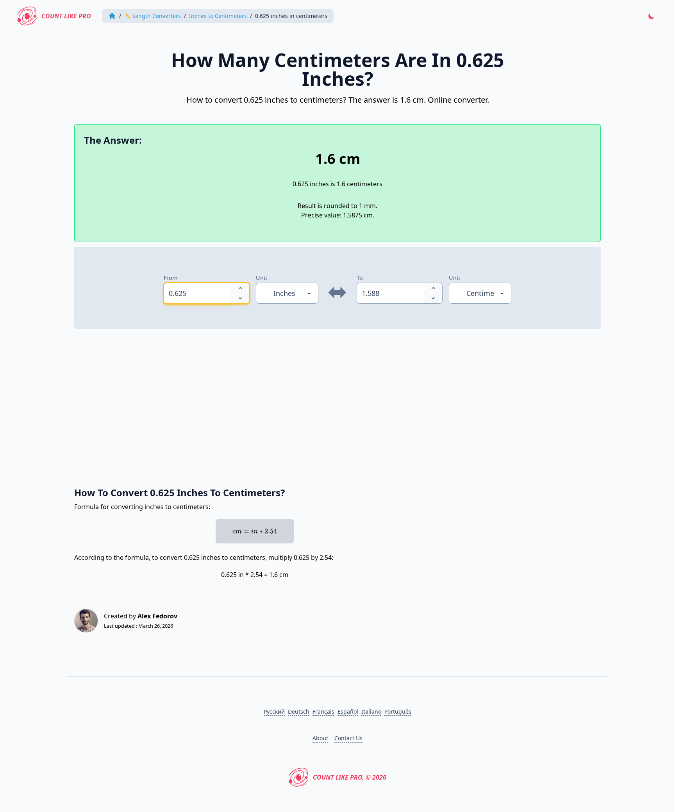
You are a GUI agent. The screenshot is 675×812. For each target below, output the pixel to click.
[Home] (112, 16)
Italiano (371, 711)
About (320, 738)
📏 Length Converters (152, 16)
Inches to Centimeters (218, 16)
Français (323, 711)
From (170, 277)
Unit (261, 277)
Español (348, 711)
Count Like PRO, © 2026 (349, 777)
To (360, 277)
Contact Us (348, 738)
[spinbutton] (197, 293)
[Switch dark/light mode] (651, 16)
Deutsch (298, 711)
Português (397, 711)
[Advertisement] (308, 403)
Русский (274, 711)
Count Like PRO (66, 16)
